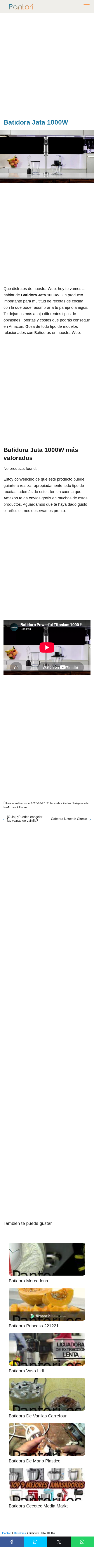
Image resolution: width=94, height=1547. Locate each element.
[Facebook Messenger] (35, 1542)
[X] (59, 1542)
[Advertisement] (47, 67)
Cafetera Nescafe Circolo (69, 819)
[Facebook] (12, 1542)
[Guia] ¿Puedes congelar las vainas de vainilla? (24, 818)
